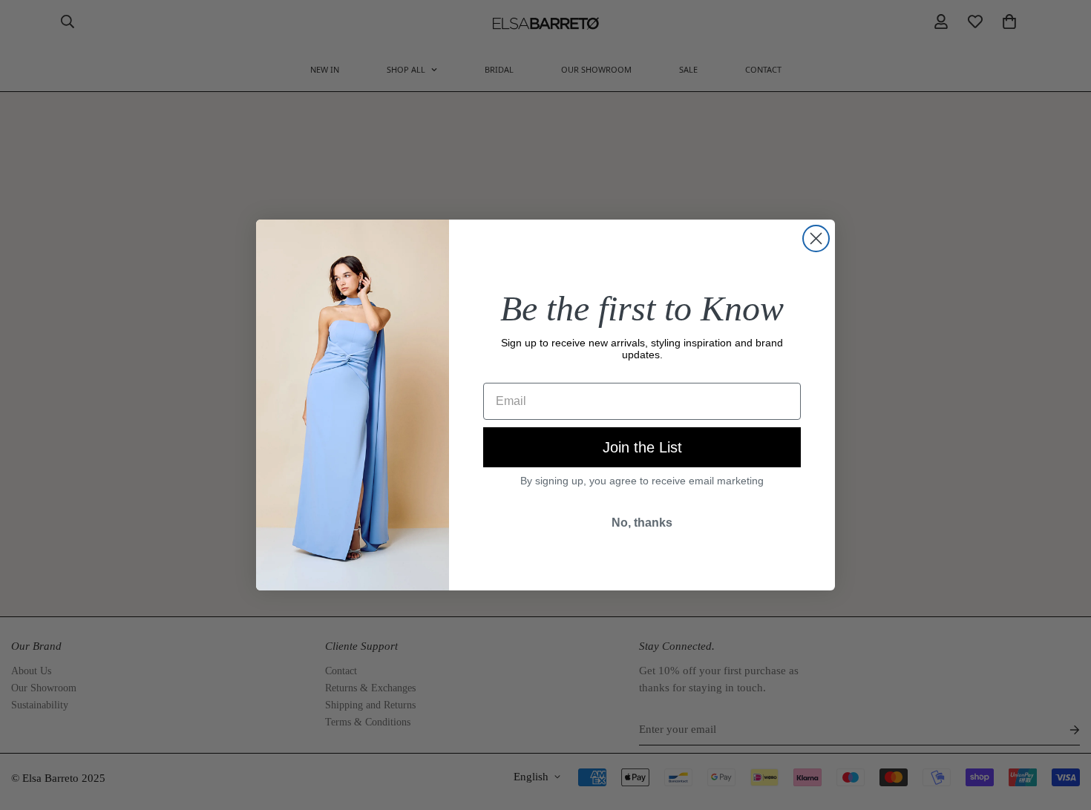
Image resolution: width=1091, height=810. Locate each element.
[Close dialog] (816, 238)
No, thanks (642, 522)
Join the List (642, 447)
